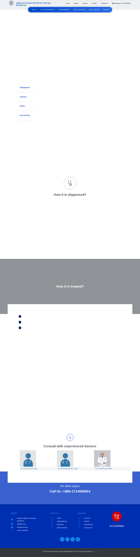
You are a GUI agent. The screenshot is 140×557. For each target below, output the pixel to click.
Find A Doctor (79, 9)
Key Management (48, 9)
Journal (85, 3)
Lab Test (94, 3)
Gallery (76, 3)
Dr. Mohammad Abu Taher (68, 469)
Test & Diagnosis (68, 62)
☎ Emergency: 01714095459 (121, 3)
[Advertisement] (65, 151)
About (34, 9)
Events (106, 9)
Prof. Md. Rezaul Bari (103, 469)
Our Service (94, 9)
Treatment (82, 62)
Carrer (68, 3)
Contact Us (104, 3)
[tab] (25, 87)
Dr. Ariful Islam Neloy (29, 469)
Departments (64, 9)
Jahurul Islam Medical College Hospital (33, 4)
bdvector (94, 551)
